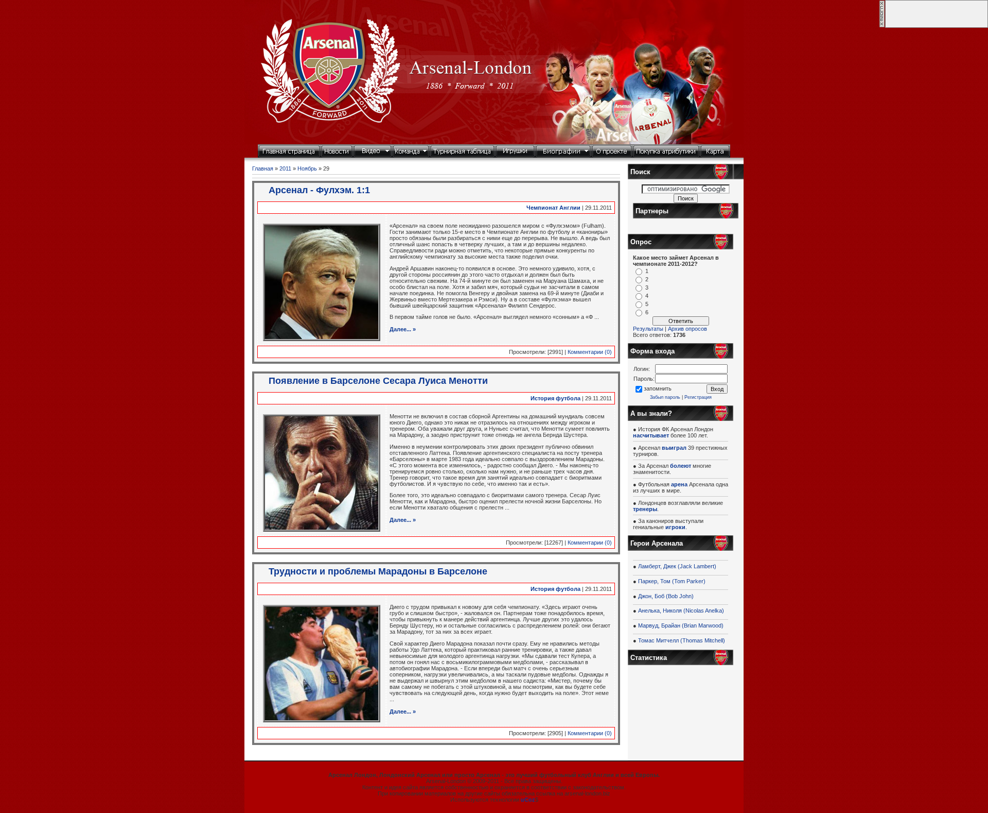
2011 (285, 168)
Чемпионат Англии (553, 208)
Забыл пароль (665, 397)
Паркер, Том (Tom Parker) (671, 581)
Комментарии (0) (590, 352)
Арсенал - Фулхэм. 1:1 (319, 190)
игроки (675, 527)
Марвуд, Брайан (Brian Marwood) (681, 625)
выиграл (674, 448)
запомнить (658, 388)
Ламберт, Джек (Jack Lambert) (677, 566)
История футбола (555, 398)
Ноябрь (307, 168)
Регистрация (698, 397)
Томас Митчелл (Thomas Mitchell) (681, 640)
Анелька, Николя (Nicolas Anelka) (681, 610)
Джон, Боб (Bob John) (666, 596)
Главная (262, 168)
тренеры (645, 509)
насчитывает (651, 435)
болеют (680, 466)
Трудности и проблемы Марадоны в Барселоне (378, 571)
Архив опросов (687, 329)
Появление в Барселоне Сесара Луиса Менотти (378, 381)
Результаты (648, 329)
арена (679, 484)
